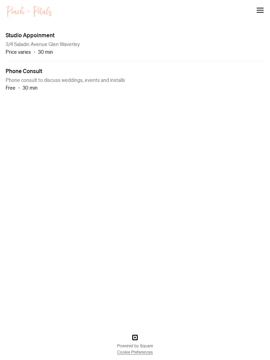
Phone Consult (24, 71)
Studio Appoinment (30, 35)
